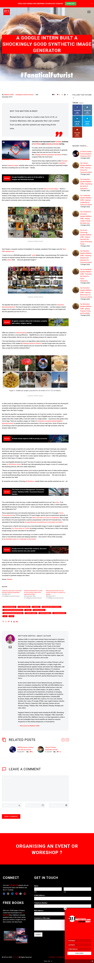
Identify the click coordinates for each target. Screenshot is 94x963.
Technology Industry (59, 613)
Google (65, 161)
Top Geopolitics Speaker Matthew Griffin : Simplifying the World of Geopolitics (86, 183)
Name (36, 886)
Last (65, 892)
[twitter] (20, 894)
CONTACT (52, 957)
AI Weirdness (30, 481)
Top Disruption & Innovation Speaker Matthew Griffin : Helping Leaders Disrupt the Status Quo (85, 217)
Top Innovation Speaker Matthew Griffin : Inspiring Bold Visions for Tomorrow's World (86, 292)
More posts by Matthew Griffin (29, 726)
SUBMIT (38, 934)
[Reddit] (17, 621)
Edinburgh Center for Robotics (32, 343)
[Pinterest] (8, 621)
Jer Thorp (15, 528)
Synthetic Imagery (45, 613)
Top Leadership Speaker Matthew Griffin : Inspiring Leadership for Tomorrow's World (86, 200)
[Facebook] (3, 621)
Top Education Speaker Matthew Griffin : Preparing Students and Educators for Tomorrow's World (86, 256)
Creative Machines (24, 607)
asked (9, 260)
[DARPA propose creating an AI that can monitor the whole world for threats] (13, 749)
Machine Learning (39, 610)
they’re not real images (51, 189)
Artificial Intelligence (9, 607)
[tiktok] (16, 894)
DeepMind (62, 163)
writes (57, 502)
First (35, 892)
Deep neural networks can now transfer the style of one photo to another (55, 592)
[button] (63, 739)
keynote (49, 144)
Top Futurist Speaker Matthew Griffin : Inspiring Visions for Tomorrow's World (86, 167)
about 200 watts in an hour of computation (45, 517)
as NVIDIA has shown (14, 464)
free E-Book (37, 144)
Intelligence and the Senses (24, 94)
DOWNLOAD (70, 3)
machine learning (21, 333)
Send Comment (11, 816)
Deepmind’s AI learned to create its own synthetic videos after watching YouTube (33, 592)
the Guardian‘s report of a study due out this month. (20, 539)
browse (56, 144)
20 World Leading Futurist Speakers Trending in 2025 (86, 154)
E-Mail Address (40, 895)
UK (5, 616)
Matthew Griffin (9, 94)
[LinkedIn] (14, 621)
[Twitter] (6, 621)
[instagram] (8, 894)
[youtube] (25, 894)
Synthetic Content (31, 613)
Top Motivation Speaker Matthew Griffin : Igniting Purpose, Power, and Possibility (85, 308)
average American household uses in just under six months (44, 522)
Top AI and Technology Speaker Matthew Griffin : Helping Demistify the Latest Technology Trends (86, 237)
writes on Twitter (23, 528)
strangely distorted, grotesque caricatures (48, 154)
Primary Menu (89, 12)
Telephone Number (40, 903)
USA (11, 616)
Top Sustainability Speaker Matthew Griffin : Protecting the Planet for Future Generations (86, 275)
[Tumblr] (11, 621)
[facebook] (4, 894)
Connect (58, 142)
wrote (34, 255)
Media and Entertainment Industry (13, 613)
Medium (9, 579)
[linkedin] (12, 894)
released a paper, (12, 165)
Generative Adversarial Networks (13, 610)
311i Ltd (15, 957)
